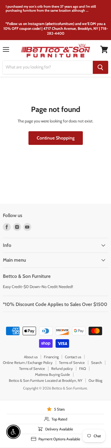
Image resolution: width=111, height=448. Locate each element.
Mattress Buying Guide (52, 374)
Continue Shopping (56, 138)
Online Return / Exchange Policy (28, 362)
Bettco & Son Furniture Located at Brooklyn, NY (45, 380)
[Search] (100, 67)
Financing (51, 357)
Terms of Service (72, 362)
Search (96, 362)
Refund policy (62, 368)
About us (31, 357)
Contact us (73, 357)
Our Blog (95, 380)
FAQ (82, 368)
